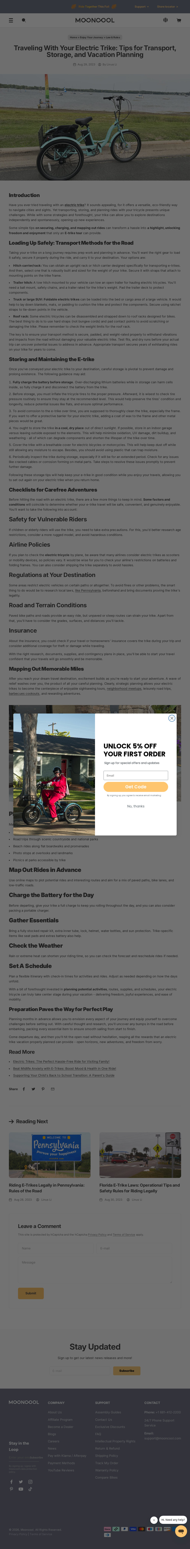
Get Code (135, 787)
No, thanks (136, 806)
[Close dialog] (172, 718)
